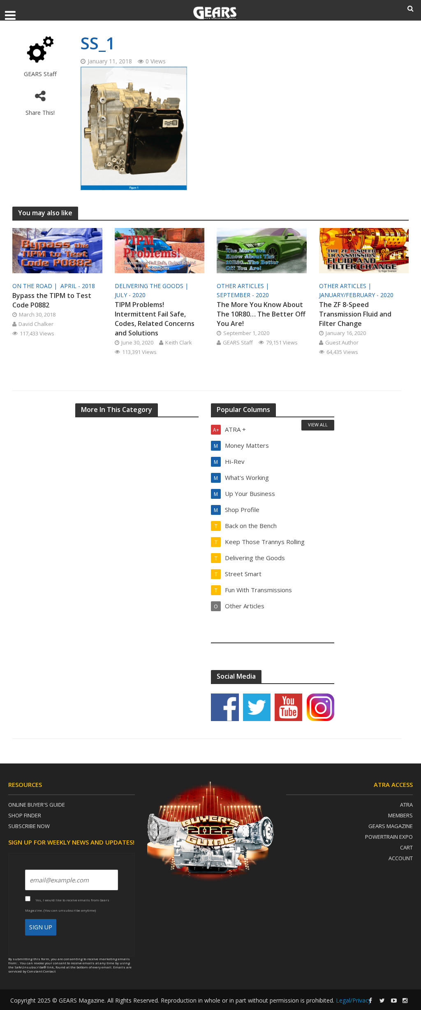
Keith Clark (178, 342)
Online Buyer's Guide (36, 804)
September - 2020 (243, 295)
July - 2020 (130, 295)
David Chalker (36, 324)
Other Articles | (244, 286)
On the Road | (35, 286)
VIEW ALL (318, 424)
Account (401, 858)
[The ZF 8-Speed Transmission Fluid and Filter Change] (364, 249)
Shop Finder (24, 815)
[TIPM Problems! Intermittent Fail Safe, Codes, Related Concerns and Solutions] (160, 249)
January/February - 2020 (356, 295)
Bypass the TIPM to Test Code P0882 (51, 300)
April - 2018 (77, 286)
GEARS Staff (40, 74)
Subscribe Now (29, 826)
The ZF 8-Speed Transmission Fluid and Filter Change (355, 314)
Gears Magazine (390, 826)
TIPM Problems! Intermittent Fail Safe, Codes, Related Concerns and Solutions (154, 318)
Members (400, 815)
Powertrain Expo (389, 836)
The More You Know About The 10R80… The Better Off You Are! (261, 314)
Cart (406, 847)
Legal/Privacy (353, 1000)
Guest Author (342, 342)
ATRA (406, 804)
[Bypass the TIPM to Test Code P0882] (57, 249)
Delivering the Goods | (152, 286)
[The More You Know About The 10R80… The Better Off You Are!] (262, 249)
